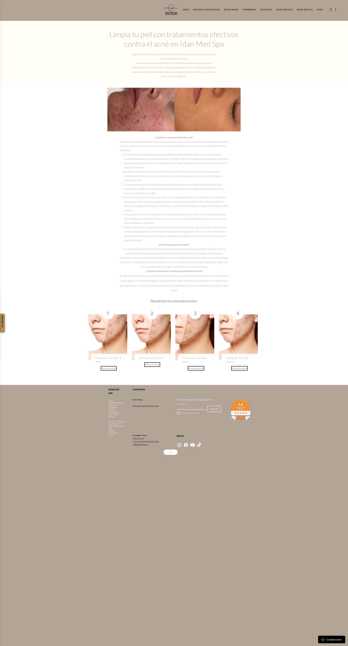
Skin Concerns (113, 419)
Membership (112, 408)
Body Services (113, 414)
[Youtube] (192, 445)
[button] (330, 9)
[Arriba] (171, 452)
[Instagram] (179, 445)
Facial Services (113, 412)
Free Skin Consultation (116, 403)
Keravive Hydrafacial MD (117, 421)
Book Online (112, 405)
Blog (110, 428)
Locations (111, 410)
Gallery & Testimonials (116, 426)
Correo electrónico (182, 404)
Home (110, 401)
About (110, 435)
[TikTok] (199, 445)
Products (111, 417)
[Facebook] (186, 445)
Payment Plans (113, 433)
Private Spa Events (114, 424)
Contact (111, 431)
